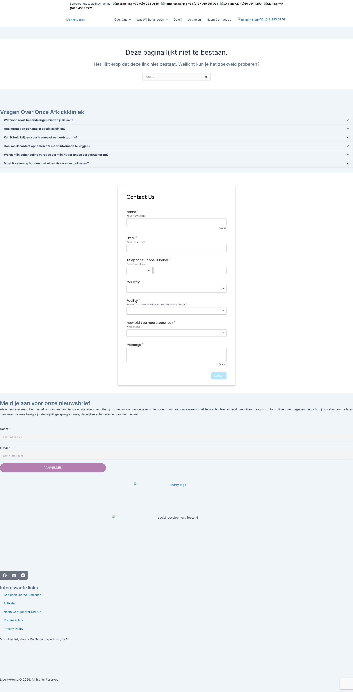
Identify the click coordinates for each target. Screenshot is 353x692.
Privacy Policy (13, 629)
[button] (129, 19)
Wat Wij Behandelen (150, 19)
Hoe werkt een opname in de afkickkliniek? (34, 129)
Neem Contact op (219, 19)
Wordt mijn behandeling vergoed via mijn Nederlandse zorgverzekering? (56, 154)
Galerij (178, 19)
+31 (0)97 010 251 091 (202, 3)
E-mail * (5, 448)
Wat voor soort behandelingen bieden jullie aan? (38, 120)
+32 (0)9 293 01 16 (145, 3)
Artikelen (194, 19)
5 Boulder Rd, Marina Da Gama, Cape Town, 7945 (34, 639)
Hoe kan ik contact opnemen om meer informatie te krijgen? (47, 146)
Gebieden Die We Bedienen (22, 595)
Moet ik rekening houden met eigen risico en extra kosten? (46, 163)
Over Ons (120, 19)
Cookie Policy (13, 620)
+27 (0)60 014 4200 (248, 3)
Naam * (5, 429)
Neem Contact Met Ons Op (22, 612)
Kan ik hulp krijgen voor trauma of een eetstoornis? (41, 137)
